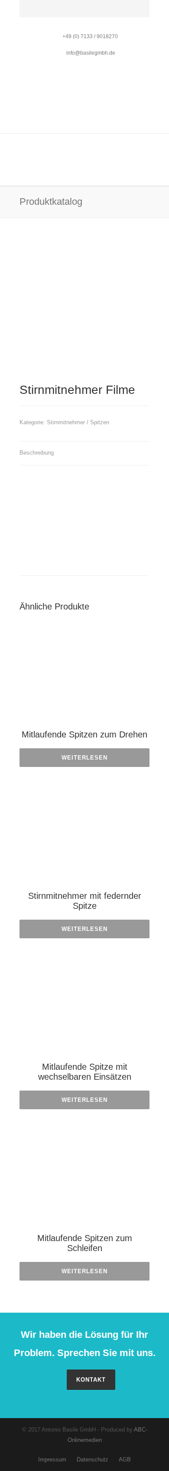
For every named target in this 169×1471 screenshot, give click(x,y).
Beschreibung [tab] (37, 452)
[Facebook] (28, 12)
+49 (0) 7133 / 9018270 (90, 36)
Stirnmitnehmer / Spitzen (78, 422)
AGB (125, 1459)
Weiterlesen (84, 757)
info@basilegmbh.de (90, 53)
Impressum (52, 1459)
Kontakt (91, 1379)
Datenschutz (92, 1459)
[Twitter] (47, 12)
